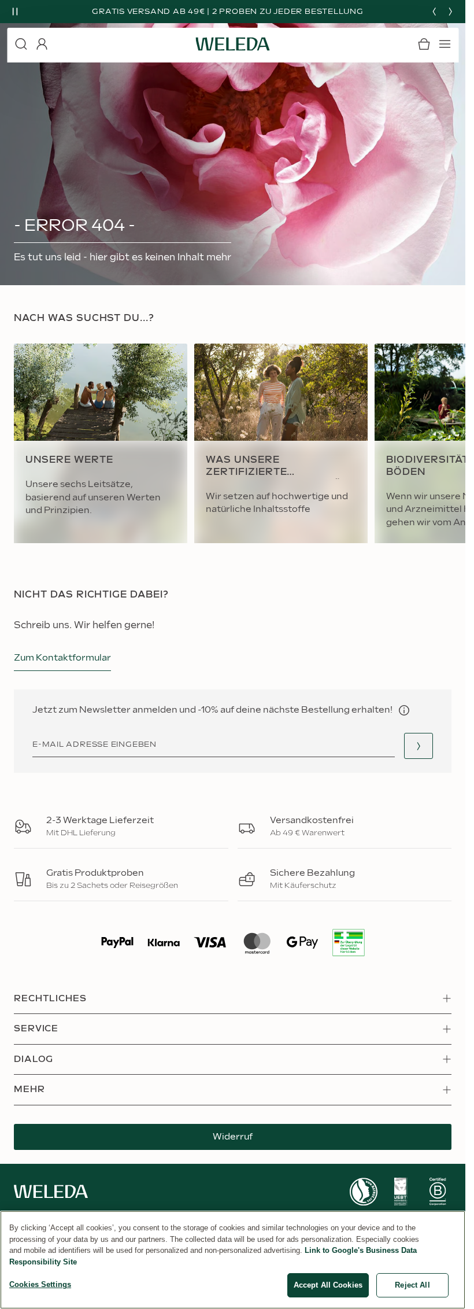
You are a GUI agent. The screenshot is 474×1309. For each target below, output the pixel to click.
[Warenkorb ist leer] (424, 44)
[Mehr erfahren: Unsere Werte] (100, 444)
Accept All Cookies (328, 1285)
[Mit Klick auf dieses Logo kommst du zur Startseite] (233, 44)
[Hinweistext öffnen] (404, 710)
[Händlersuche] (418, 746)
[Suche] (21, 44)
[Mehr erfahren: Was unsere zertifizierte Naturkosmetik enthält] (281, 444)
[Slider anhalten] (15, 11)
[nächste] (450, 11)
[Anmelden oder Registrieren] (42, 44)
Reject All (412, 1285)
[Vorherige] (434, 11)
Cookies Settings (40, 1284)
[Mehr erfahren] (363, 1192)
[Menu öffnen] (444, 44)
